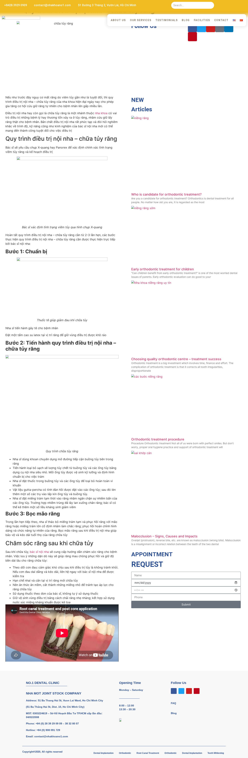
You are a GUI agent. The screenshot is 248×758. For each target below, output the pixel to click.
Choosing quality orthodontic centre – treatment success (176, 359)
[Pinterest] (243, 5)
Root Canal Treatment (148, 753)
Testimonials (166, 20)
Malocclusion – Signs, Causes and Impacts (164, 536)
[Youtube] (235, 5)
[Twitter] (228, 5)
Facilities (202, 20)
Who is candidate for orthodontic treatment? (166, 194)
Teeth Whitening (216, 753)
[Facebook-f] (220, 5)
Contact (221, 20)
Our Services (140, 20)
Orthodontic (125, 753)
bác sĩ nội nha (39, 552)
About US (118, 20)
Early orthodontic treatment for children (162, 269)
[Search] (210, 5)
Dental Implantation (103, 753)
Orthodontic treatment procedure (157, 439)
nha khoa (101, 113)
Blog (186, 20)
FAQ (173, 703)
